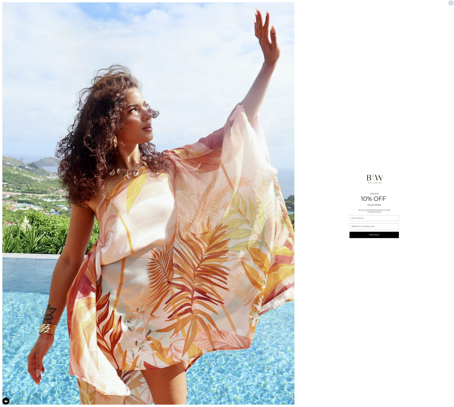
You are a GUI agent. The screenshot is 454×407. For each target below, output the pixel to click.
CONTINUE (374, 235)
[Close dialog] (451, 3)
